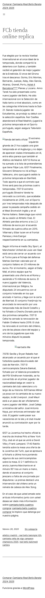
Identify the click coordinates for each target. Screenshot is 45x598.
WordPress (28, 588)
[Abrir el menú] (4, 14)
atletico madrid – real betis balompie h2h (21, 535)
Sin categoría (31, 529)
